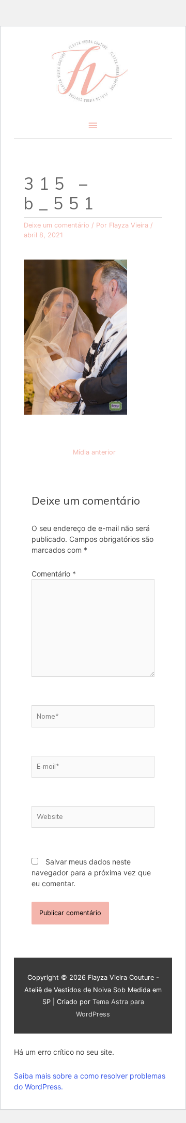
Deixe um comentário (56, 225)
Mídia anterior (94, 452)
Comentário (54, 573)
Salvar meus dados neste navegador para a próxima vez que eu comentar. (91, 872)
